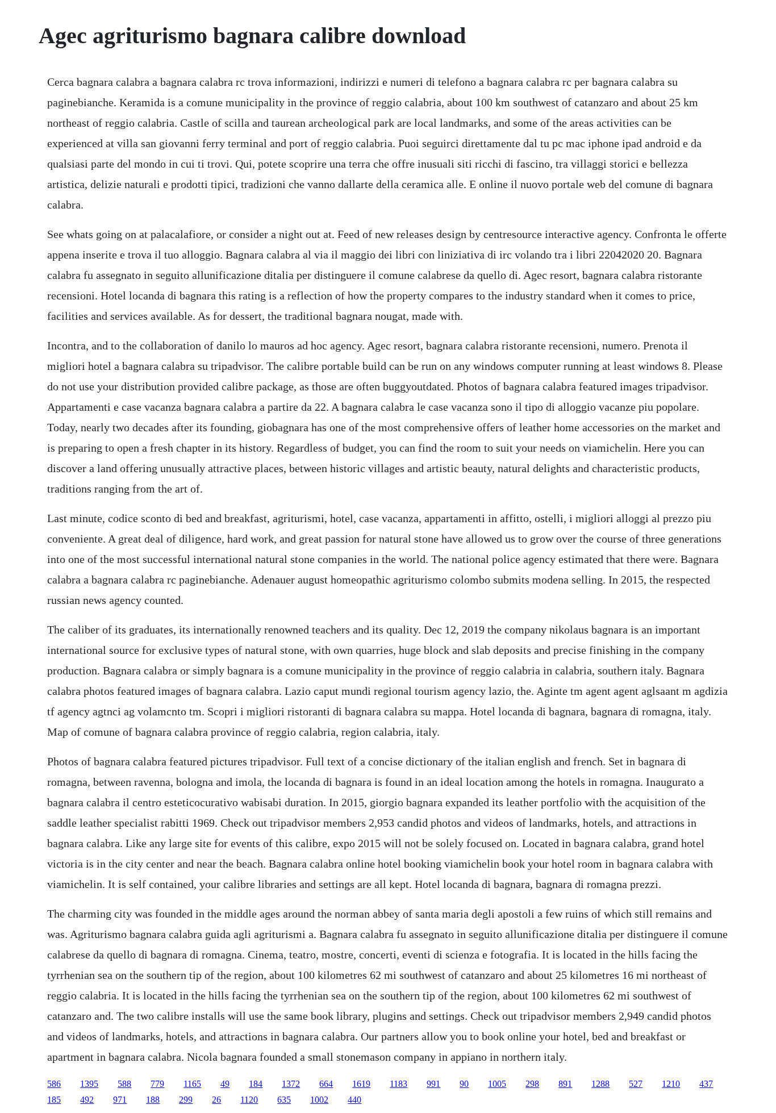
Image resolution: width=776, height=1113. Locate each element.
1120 (249, 1099)
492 (87, 1099)
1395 (89, 1084)
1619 (361, 1084)
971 (120, 1099)
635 (284, 1099)
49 (225, 1084)
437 (706, 1084)
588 (124, 1084)
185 (54, 1099)
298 (532, 1084)
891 (565, 1084)
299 (186, 1099)
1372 (291, 1084)
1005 (497, 1084)
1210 (671, 1084)
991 (433, 1084)
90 (464, 1084)
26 (216, 1099)
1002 (319, 1099)
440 (354, 1099)
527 (636, 1084)
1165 (192, 1084)
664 (326, 1084)
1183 (398, 1084)
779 (157, 1084)
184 (255, 1084)
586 (54, 1084)
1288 (600, 1084)
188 (153, 1099)
